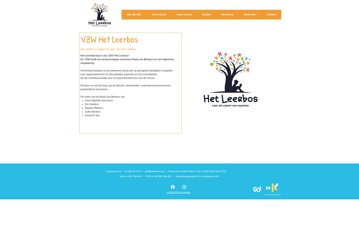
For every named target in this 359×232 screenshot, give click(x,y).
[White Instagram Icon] (184, 187)
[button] (134, 15)
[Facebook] (172, 187)
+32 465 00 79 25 (132, 171)
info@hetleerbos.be (155, 171)
